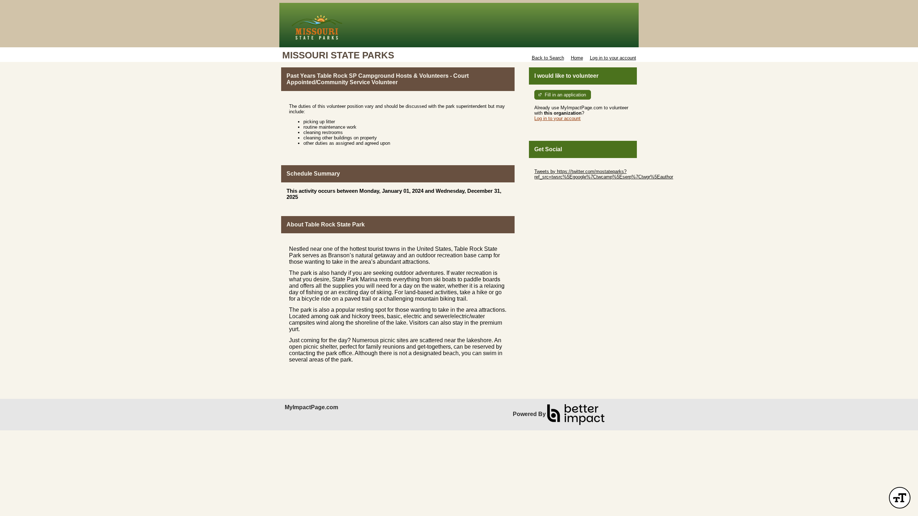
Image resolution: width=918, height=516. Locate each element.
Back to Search (548, 58)
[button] (899, 497)
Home (577, 58)
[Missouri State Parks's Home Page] (459, 25)
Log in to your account (613, 58)
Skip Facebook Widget (557, 187)
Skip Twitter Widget (554, 166)
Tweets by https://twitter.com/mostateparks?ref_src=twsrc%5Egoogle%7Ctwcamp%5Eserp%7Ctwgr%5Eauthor (603, 174)
